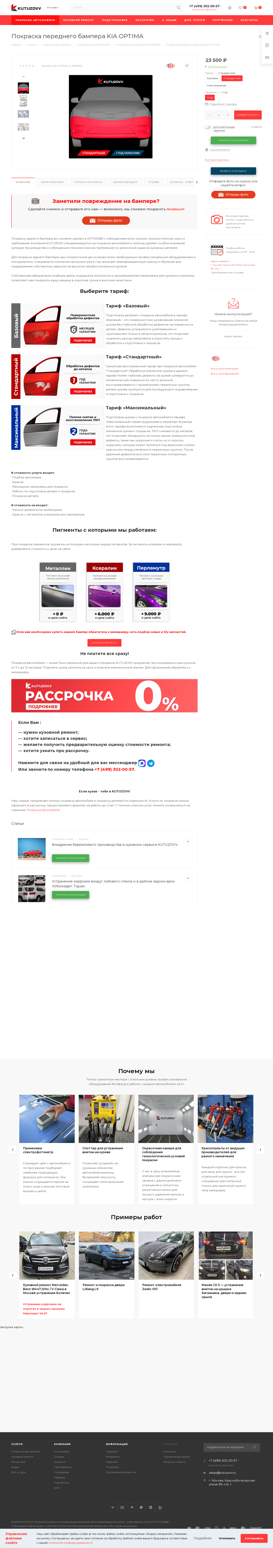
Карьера (59, 1477)
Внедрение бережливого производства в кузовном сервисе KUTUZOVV (115, 845)
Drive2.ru (122, 1507)
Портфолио (61, 1482)
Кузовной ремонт (22, 1456)
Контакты (170, 1451)
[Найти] (178, 7)
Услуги (17, 1444)
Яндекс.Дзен (151, 1507)
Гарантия (112, 1461)
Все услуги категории (224, 368)
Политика (112, 1467)
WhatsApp (141, 1507)
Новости (59, 1461)
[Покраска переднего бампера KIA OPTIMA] (110, 116)
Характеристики (52, 182)
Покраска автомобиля (42, 810)
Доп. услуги (18, 1472)
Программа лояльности (121, 1472)
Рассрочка (18, 1461)
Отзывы (154, 182)
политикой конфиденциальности (70, 1542)
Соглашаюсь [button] (254, 1538)
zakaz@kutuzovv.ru (222, 1472)
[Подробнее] (187, 841)
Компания (62, 1444)
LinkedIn (160, 1507)
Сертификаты (63, 1467)
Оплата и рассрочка (88, 182)
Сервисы (112, 1451)
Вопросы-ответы (174, 1461)
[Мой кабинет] (229, 8)
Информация (117, 1444)
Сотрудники (61, 1472)
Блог (57, 1487)
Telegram (132, 1507)
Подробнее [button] (203, 1538)
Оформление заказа (177, 1456)
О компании (61, 1451)
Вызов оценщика (126, 182)
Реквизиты (113, 1456)
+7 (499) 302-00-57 (204, 6)
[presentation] (23, 76)
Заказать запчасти (105, 642)
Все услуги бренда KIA (225, 373)
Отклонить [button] (227, 1538)
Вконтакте (113, 1507)
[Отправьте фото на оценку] (106, 220)
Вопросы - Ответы (182, 182)
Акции (15, 1467)
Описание (23, 182)
